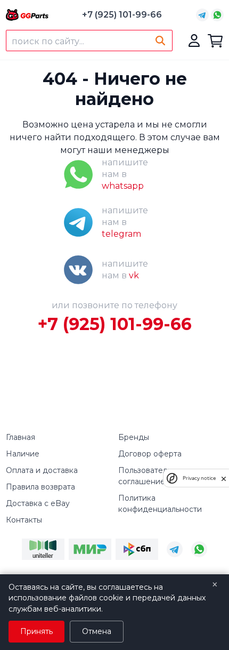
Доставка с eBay (38, 503)
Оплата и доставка (42, 470)
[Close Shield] (224, 478)
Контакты (24, 520)
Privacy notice (199, 478)
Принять (36, 631)
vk (134, 275)
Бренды (133, 437)
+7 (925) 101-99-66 (122, 15)
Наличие (22, 454)
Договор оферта (150, 454)
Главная (20, 437)
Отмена (96, 631)
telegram (121, 234)
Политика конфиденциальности (160, 503)
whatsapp (123, 186)
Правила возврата (40, 487)
